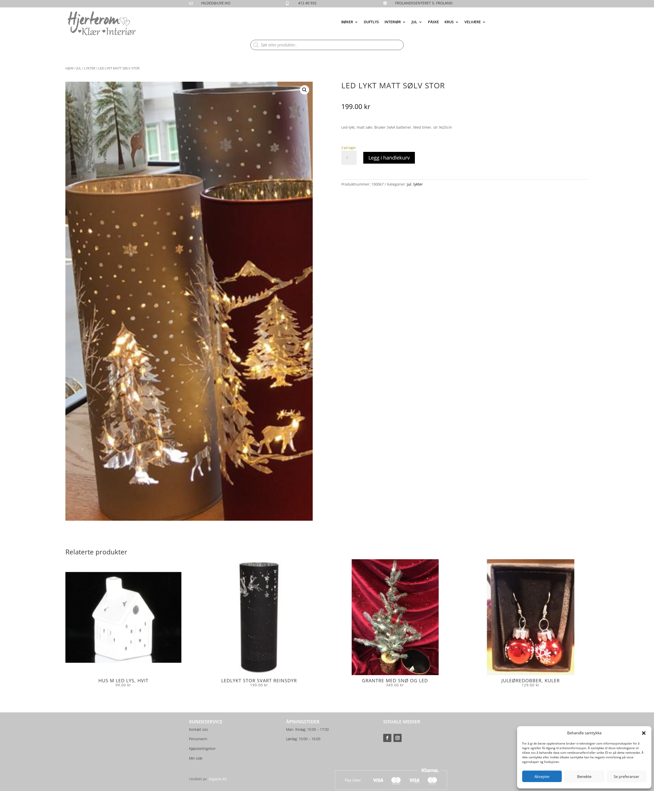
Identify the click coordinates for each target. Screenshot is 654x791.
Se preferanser (626, 776)
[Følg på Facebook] (387, 738)
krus (449, 22)
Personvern (198, 738)
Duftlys (371, 22)
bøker (347, 22)
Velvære (472, 22)
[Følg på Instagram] (397, 738)
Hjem (69, 68)
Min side (196, 758)
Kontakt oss (198, 729)
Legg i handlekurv (389, 157)
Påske (433, 22)
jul (414, 22)
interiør (392, 22)
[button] (643, 733)
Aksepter (542, 776)
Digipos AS (218, 778)
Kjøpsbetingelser (202, 748)
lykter (89, 68)
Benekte (584, 776)
